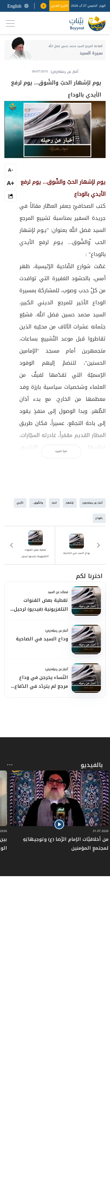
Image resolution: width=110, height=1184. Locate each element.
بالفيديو (92, 764)
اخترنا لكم (89, 576)
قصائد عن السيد (58, 592)
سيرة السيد (91, 53)
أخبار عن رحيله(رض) (56, 630)
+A (10, 183)
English (14, 6)
